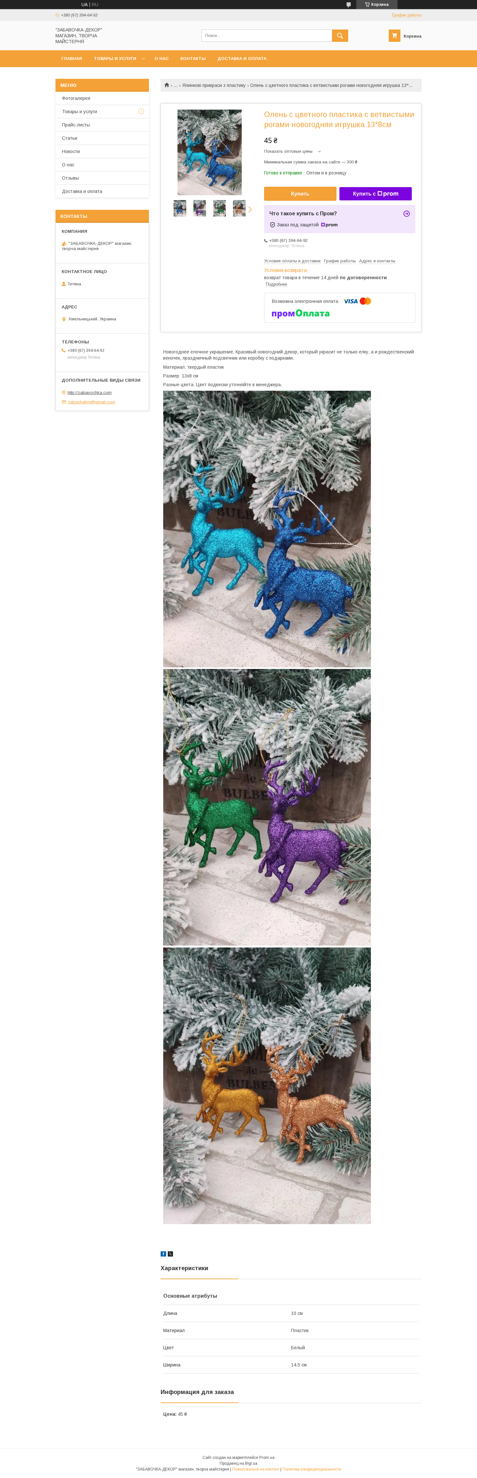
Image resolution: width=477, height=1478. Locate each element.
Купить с (364, 194)
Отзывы (70, 178)
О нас (161, 58)
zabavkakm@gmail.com (91, 401)
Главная (71, 58)
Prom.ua (267, 1457)
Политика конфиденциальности (311, 1469)
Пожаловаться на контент (255, 1469)
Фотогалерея (76, 98)
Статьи (69, 138)
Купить (300, 194)
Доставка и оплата (241, 58)
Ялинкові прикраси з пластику (214, 85)
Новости (71, 151)
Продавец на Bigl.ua (238, 1463)
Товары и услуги (115, 58)
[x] (170, 1254)
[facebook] (163, 1254)
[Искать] (340, 36)
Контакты (193, 58)
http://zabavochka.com (89, 392)
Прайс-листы (76, 124)
